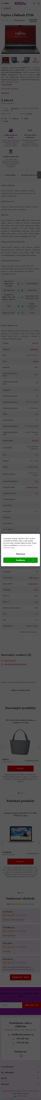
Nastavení (20, 554)
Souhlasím (20, 560)
